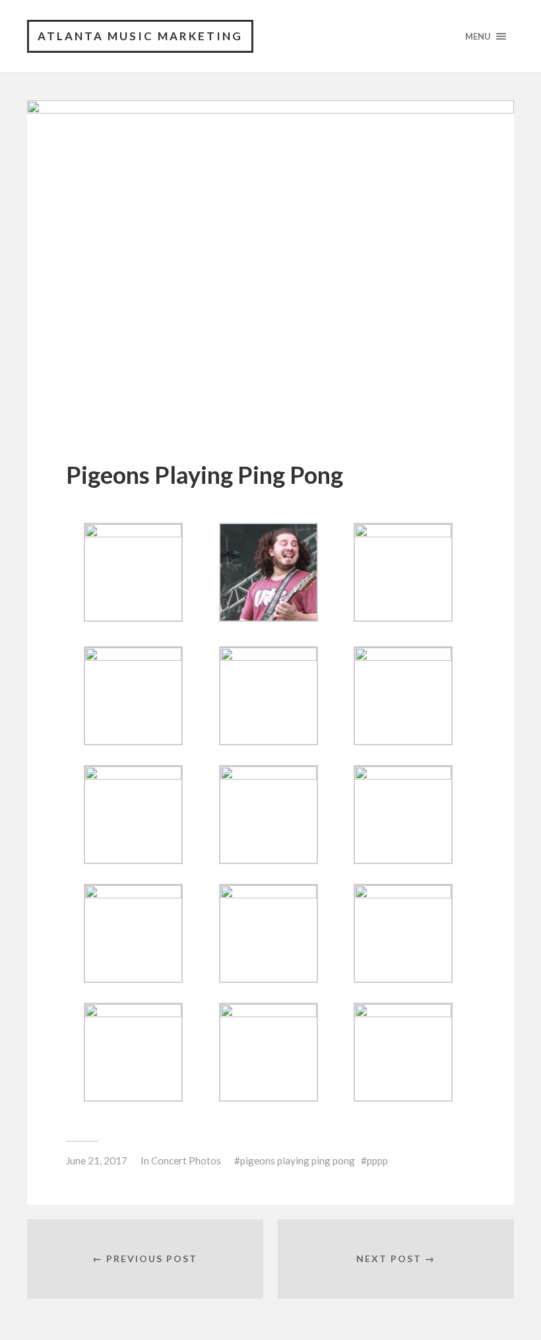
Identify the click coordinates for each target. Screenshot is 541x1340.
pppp (377, 1160)
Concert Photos (186, 1160)
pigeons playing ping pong (297, 1160)
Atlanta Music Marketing (140, 36)
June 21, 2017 (96, 1160)
